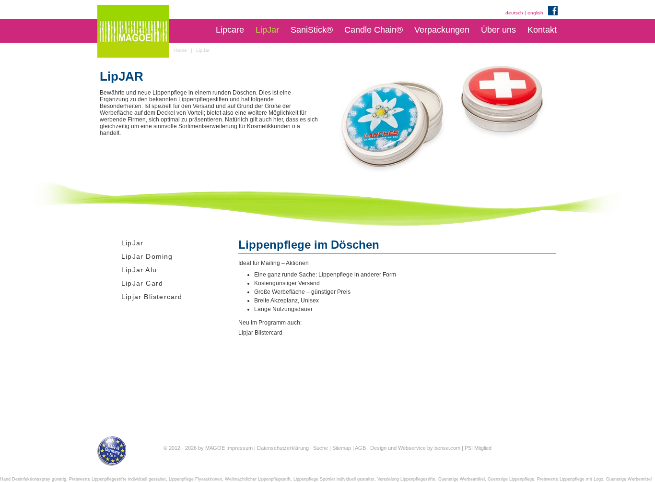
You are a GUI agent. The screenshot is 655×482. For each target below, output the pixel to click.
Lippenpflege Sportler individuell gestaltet (333, 479)
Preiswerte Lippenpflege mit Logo (570, 479)
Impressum (239, 448)
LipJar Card (142, 283)
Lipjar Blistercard (152, 297)
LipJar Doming (147, 256)
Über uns (498, 30)
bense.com (447, 448)
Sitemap (341, 448)
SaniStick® (312, 30)
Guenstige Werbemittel (629, 479)
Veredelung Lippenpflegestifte (406, 479)
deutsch (514, 12)
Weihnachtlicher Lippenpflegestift (258, 479)
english (535, 12)
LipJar (267, 30)
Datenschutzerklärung (283, 448)
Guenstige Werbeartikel (461, 479)
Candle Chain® (373, 30)
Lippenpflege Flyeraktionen (195, 479)
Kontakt (542, 30)
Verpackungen (441, 30)
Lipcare (230, 30)
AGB (360, 448)
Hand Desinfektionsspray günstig (33, 479)
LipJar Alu (139, 270)
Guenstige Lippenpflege (511, 479)
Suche (320, 448)
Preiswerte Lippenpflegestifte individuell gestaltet (117, 479)
